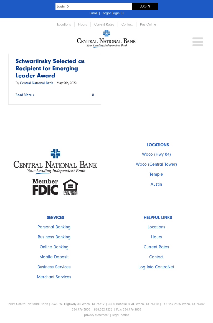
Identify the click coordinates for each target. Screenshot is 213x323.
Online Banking (54, 246)
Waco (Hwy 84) (156, 154)
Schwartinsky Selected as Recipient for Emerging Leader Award (50, 68)
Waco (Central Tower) (156, 164)
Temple (156, 174)
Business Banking (54, 236)
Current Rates (156, 246)
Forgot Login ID (113, 13)
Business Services (54, 266)
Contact (156, 256)
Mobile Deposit (54, 256)
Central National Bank (36, 83)
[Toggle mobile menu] (198, 42)
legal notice (120, 315)
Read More (24, 95)
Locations (156, 226)
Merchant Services (54, 276)
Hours (156, 236)
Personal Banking (53, 226)
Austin (156, 184)
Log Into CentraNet (156, 266)
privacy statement (96, 315)
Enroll (94, 13)
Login (145, 6)
